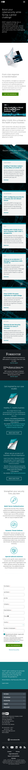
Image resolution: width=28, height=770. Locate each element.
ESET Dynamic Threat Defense (13, 425)
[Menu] (24, 1)
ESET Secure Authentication (18, 473)
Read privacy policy (14, 650)
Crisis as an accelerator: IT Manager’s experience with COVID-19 (13, 261)
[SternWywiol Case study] (13, 451)
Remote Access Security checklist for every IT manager (12, 326)
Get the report (14, 363)
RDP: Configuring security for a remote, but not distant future (14, 198)
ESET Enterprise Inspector (18, 424)
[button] (14, 109)
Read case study (14, 433)
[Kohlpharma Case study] (13, 406)
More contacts (5, 732)
